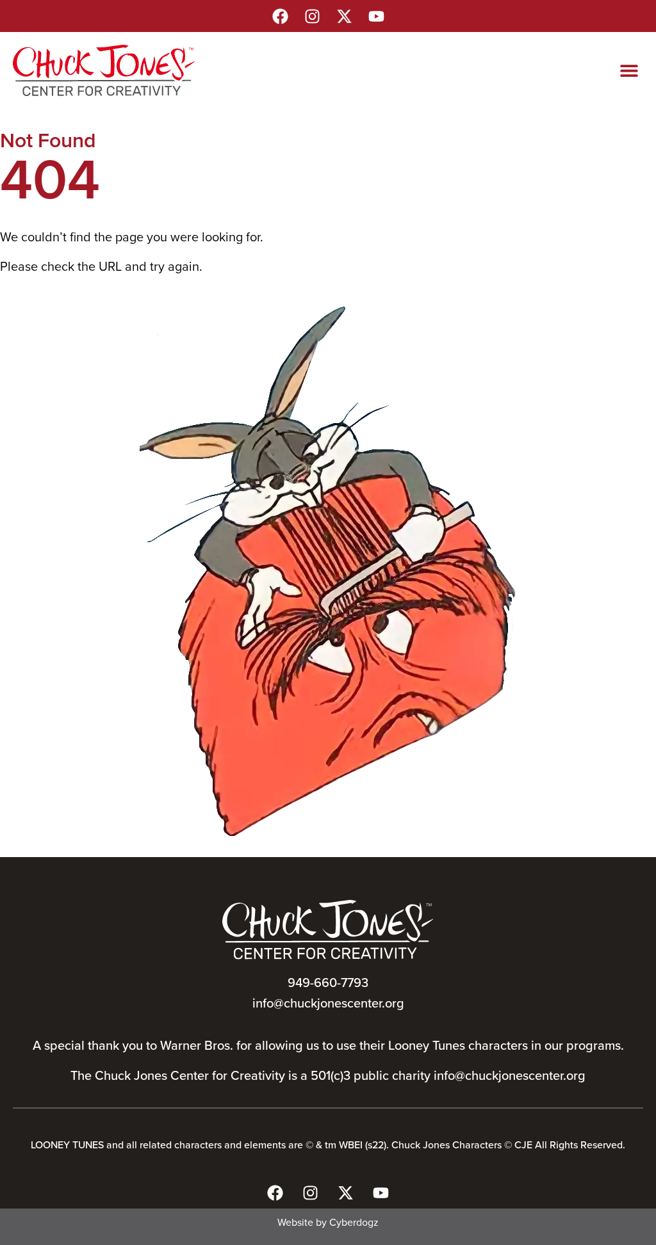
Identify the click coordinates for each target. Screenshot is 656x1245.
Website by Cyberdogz (328, 1222)
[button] (628, 70)
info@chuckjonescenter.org (328, 1002)
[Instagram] (312, 16)
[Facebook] (280, 16)
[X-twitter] (344, 16)
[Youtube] (376, 16)
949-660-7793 (328, 982)
